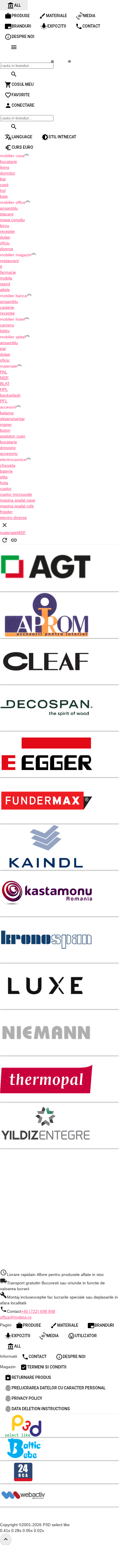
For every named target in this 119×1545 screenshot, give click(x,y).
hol (2, 190)
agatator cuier (12, 436)
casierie (7, 307)
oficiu (5, 243)
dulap (5, 237)
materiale (8, 532)
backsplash (10, 395)
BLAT (5, 383)
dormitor (7, 173)
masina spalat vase (17, 500)
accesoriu (9, 453)
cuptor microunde (16, 494)
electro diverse (13, 517)
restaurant (9, 260)
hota (4, 482)
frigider (6, 511)
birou (4, 225)
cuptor (6, 488)
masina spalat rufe (17, 506)
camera (7, 325)
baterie (6, 471)
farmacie (8, 272)
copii (4, 184)
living (4, 167)
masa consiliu (12, 219)
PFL (4, 401)
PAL (3, 372)
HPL (4, 389)
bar (3, 179)
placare (7, 214)
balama (7, 413)
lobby (5, 330)
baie (4, 196)
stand (5, 284)
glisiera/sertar (12, 418)
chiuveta (7, 465)
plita (4, 477)
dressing (8, 447)
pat (3, 348)
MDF (4, 377)
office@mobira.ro (15, 1317)
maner (6, 424)
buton (5, 430)
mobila (6, 278)
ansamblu (9, 208)
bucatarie (8, 161)
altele (5, 289)
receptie (7, 231)
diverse (6, 248)
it (1, 266)
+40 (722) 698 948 (38, 1311)
